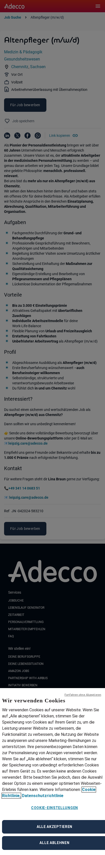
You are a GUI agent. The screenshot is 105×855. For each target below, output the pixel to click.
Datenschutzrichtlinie (42, 795)
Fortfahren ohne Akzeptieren (82, 695)
